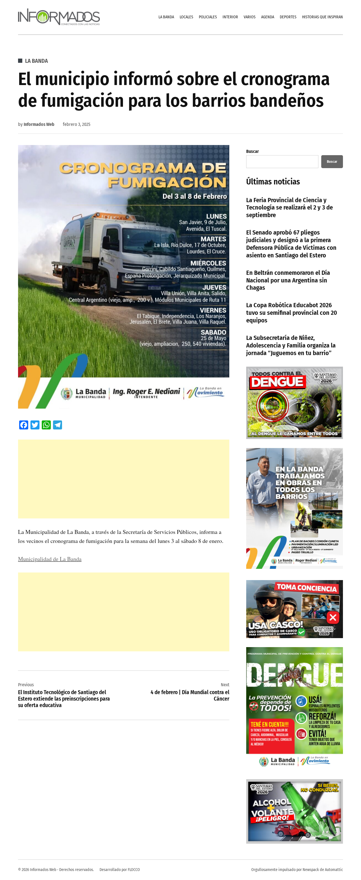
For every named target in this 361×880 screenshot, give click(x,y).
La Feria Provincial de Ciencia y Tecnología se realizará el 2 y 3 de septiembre (289, 207)
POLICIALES (208, 17)
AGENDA (267, 17)
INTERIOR (230, 17)
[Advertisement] (123, 479)
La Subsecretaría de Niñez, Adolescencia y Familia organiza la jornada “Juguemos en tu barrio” (291, 345)
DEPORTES (288, 17)
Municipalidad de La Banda (50, 559)
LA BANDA (166, 17)
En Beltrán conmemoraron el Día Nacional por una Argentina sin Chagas (288, 280)
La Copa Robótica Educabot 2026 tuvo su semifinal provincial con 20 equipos (291, 312)
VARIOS (250, 17)
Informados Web (39, 124)
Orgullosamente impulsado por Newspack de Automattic (297, 869)
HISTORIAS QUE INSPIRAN (322, 17)
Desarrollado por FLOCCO (120, 869)
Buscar (252, 151)
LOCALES (186, 17)
